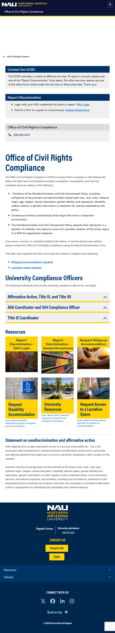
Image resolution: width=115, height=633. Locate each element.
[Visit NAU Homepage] (57, 512)
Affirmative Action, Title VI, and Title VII (39, 296)
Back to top (54, 612)
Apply (57, 556)
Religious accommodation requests (32, 262)
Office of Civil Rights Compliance (23, 11)
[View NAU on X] (43, 601)
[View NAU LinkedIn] (62, 601)
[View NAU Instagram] (72, 601)
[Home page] (24, 5)
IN (3, 56)
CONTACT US (57, 540)
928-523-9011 (68, 532)
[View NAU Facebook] (53, 601)
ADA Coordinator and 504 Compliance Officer (44, 307)
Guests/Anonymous (77, 110)
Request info (57, 548)
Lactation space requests (26, 267)
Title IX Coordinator (23, 317)
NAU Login (83, 104)
